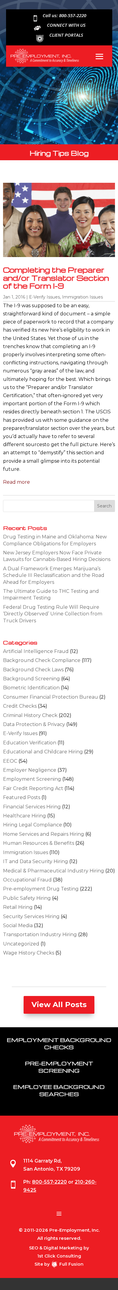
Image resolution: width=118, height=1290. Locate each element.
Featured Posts (21, 797)
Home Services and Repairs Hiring (43, 834)
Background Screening (31, 679)
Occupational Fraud (27, 880)
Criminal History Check (30, 715)
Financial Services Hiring (32, 807)
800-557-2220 (49, 1182)
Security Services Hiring (31, 916)
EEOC (10, 761)
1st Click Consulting (59, 1256)
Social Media (18, 925)
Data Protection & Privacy (34, 724)
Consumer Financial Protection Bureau (50, 697)
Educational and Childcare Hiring (43, 752)
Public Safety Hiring (27, 898)
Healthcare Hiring (24, 816)
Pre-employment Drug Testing (41, 889)
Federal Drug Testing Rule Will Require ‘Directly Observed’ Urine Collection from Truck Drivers (52, 614)
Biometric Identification (31, 688)
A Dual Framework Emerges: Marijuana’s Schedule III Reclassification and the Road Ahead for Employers (53, 575)
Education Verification (29, 743)
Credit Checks (20, 706)
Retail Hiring (18, 907)
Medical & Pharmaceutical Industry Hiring (53, 871)
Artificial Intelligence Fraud (36, 651)
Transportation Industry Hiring (40, 934)
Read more (16, 482)
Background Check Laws (33, 670)
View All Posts (59, 1004)
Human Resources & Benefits (38, 843)
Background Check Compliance (41, 660)
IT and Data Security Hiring (35, 861)
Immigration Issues (82, 297)
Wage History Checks (28, 953)
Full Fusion (71, 1264)
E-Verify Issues (44, 297)
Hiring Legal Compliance (32, 825)
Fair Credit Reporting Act (33, 788)
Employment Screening (32, 779)
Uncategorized (21, 944)
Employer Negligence (29, 770)
